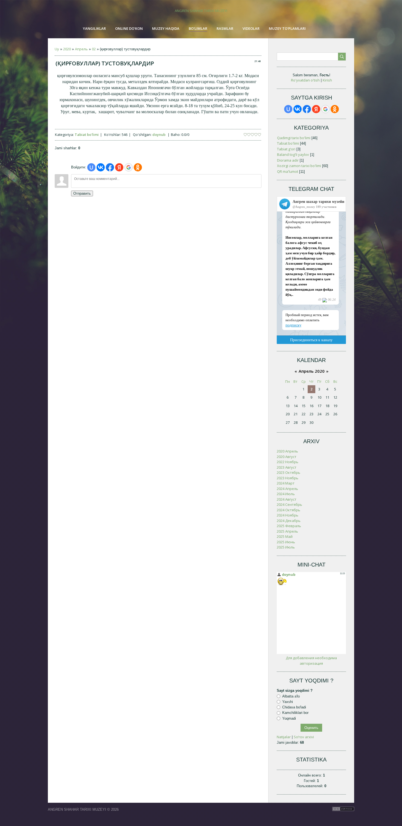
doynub (158, 134)
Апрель (81, 48)
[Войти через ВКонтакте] (101, 167)
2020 (67, 48)
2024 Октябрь (288, 509)
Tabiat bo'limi (87, 134)
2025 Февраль (289, 525)
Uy (57, 48)
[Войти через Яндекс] (119, 167)
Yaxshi (287, 702)
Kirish (327, 80)
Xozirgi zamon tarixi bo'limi (299, 165)
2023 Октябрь (288, 472)
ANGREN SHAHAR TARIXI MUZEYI (201, 10)
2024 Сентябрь (289, 504)
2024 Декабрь (289, 520)
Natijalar (284, 736)
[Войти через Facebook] (110, 167)
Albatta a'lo (291, 696)
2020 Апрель (287, 451)
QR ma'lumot (287, 171)
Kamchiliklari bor (295, 713)
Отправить (82, 193)
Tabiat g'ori (286, 149)
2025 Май (285, 536)
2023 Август (286, 467)
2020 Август (286, 456)
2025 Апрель (287, 531)
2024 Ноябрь (287, 515)
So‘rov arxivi (304, 736)
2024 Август (286, 499)
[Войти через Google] (128, 167)
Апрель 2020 (312, 371)
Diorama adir (288, 160)
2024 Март (286, 483)
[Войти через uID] (91, 167)
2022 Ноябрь (287, 461)
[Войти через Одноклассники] (138, 167)
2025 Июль (286, 547)
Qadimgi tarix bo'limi (293, 137)
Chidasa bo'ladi (294, 707)
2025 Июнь (286, 541)
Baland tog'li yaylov (293, 154)
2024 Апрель (287, 488)
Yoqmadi (289, 718)
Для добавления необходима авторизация (311, 660)
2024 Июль (286, 493)
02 (94, 48)
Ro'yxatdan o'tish (305, 80)
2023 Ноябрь (287, 477)
